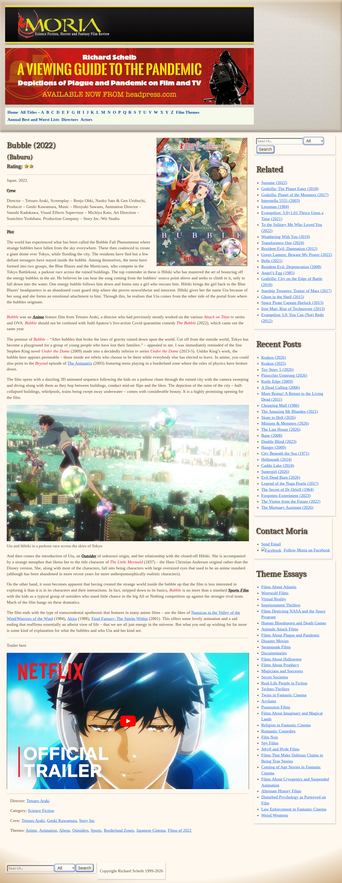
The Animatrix (79, 363)
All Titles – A (32, 112)
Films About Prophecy (280, 665)
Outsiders (80, 830)
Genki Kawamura (62, 820)
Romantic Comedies (278, 731)
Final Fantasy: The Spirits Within (119, 618)
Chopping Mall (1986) (280, 405)
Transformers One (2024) (282, 242)
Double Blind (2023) (278, 441)
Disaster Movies (275, 641)
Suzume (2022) (274, 182)
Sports (96, 830)
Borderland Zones (119, 830)
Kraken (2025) (273, 363)
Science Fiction (41, 810)
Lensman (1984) (275, 206)
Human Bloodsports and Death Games (293, 623)
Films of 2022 (179, 830)
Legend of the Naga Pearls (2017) (290, 483)
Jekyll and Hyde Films (280, 749)
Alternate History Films (281, 791)
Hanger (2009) (273, 447)
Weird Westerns (274, 815)
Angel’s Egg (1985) (278, 272)
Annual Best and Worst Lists (33, 119)
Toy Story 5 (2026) (277, 369)
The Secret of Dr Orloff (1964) (287, 489)
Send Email (271, 544)
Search (265, 149)
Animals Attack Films (279, 629)
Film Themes (187, 112)
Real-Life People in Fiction (284, 683)
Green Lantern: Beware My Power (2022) (296, 254)
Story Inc (87, 820)
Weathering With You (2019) (285, 236)
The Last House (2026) (280, 429)
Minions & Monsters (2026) (285, 423)
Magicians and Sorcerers (282, 671)
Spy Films (269, 743)
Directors (69, 119)
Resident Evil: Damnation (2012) (289, 248)
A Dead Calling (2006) (280, 387)
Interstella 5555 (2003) (280, 200)
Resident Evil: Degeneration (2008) (291, 266)
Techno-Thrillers (275, 689)
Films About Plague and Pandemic (290, 635)
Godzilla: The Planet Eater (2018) (290, 188)
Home (12, 112)
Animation (48, 830)
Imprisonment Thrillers (280, 605)
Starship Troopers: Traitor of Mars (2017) (296, 290)
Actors (86, 119)
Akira (72, 618)
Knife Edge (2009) (277, 381)
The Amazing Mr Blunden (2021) (289, 411)
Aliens (64, 830)
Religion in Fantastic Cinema (286, 725)
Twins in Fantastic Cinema (283, 695)
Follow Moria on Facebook (306, 550)
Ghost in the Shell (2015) (282, 296)
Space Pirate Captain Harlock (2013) (292, 302)
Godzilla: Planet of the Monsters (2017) (295, 194)
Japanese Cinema (150, 830)
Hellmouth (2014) (276, 459)
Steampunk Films (276, 647)
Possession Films (275, 707)
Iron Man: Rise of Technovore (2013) (293, 308)
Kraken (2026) (273, 357)
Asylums (268, 701)
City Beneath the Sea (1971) (285, 453)
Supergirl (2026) (275, 471)
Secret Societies (274, 677)
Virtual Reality (273, 599)
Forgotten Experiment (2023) (286, 495)
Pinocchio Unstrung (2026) (284, 375)
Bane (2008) (271, 435)
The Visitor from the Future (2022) (290, 501)
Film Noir (269, 737)
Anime (31, 830)
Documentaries (274, 653)
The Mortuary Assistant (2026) (287, 507)
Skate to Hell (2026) (278, 417)
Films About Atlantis (278, 587)
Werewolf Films (274, 593)
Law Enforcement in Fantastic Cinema (293, 809)
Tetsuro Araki (38, 800)
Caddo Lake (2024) (277, 465)
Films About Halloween (281, 659)
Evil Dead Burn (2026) (280, 477)
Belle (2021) (271, 260)
